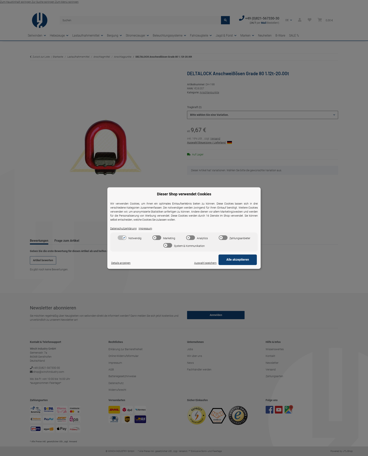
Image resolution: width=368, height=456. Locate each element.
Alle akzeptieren (237, 259)
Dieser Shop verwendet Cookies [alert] (184, 194)
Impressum (145, 228)
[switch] (122, 237)
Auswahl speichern (205, 262)
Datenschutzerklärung (123, 228)
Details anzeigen (121, 262)
